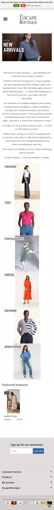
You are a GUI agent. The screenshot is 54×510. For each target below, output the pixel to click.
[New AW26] (27, 47)
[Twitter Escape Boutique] (27, 459)
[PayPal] (43, 503)
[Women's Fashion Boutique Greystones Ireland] (32, 19)
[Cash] (7, 503)
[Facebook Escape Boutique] (22, 459)
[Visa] (20, 503)
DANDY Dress (10, 416)
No (23, 6)
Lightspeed (45, 499)
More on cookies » (34, 6)
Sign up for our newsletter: (27, 444)
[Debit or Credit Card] (49, 503)
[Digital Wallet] (28, 503)
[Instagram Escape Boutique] (32, 459)
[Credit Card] (37, 503)
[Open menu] (5, 19)
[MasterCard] (14, 503)
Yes (16, 6)
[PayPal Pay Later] (49, 506)
